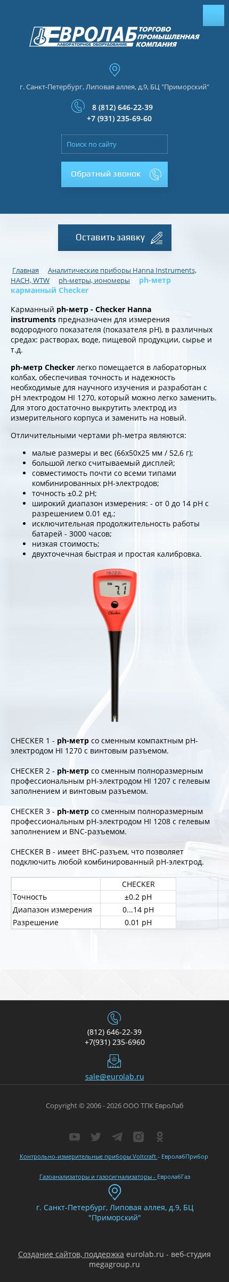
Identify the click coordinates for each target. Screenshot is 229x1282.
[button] (114, 174)
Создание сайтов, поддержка (71, 1254)
